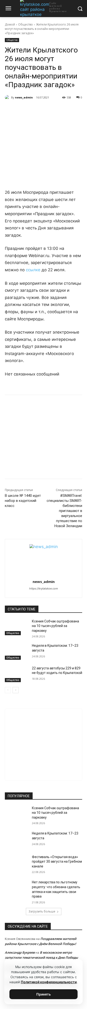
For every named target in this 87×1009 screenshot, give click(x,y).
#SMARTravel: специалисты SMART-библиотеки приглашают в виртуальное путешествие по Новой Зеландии (64, 510)
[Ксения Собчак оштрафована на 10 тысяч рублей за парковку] (16, 627)
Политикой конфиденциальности (49, 982)
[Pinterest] (58, 110)
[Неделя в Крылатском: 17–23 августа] (16, 651)
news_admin (24, 97)
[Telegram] (36, 110)
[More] (70, 110)
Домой (10, 24)
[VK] (25, 110)
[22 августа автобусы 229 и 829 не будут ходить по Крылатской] (16, 674)
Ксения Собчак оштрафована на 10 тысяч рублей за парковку (55, 626)
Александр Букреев (20, 952)
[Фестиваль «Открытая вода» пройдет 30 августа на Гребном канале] (16, 863)
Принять (43, 994)
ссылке (33, 269)
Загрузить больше (42, 911)
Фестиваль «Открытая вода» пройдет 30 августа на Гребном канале (57, 861)
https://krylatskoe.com (43, 588)
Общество (25, 24)
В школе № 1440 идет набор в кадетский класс (23, 500)
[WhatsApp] (47, 110)
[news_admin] (8, 97)
